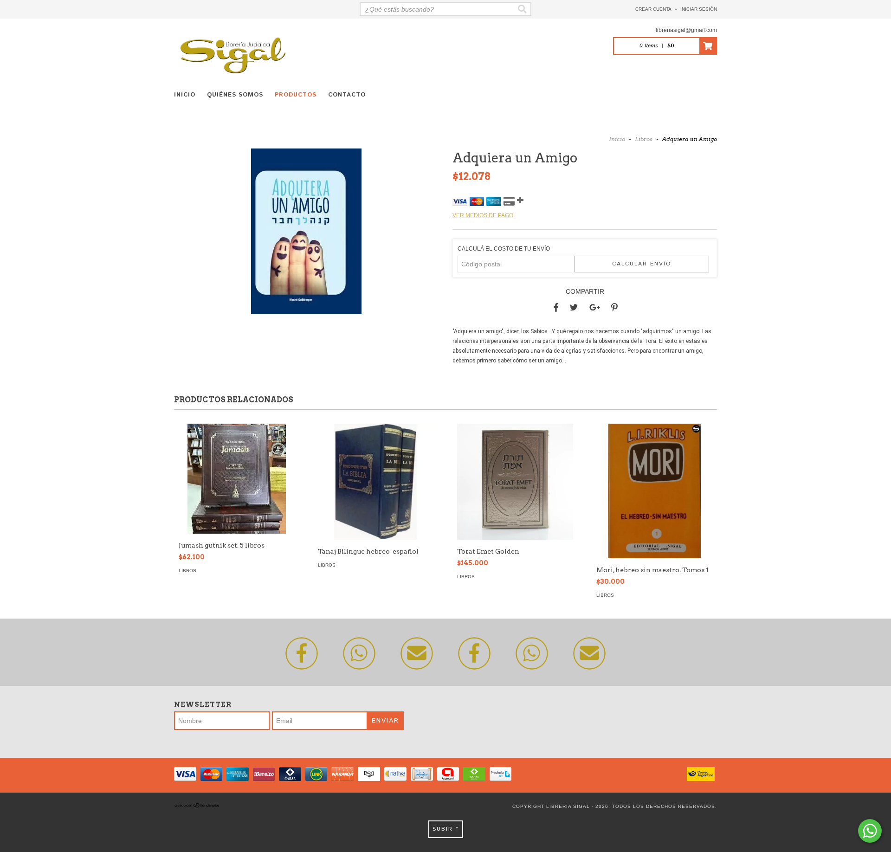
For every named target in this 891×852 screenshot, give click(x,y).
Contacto (347, 94)
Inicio (184, 94)
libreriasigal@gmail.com (686, 30)
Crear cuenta (653, 9)
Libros (643, 139)
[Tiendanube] (197, 806)
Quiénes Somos (235, 94)
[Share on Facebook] (556, 307)
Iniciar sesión (698, 9)
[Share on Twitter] (574, 307)
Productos (295, 94)
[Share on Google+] (595, 307)
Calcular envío (641, 264)
